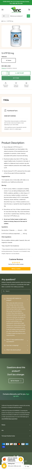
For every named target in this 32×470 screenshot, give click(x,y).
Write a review (16, 269)
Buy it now (16, 78)
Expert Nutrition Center (13, 461)
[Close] (22, 463)
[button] (2, 9)
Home (4, 21)
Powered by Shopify (23, 461)
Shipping (4, 68)
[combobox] (20, 16)
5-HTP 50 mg (10, 21)
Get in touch (15, 381)
